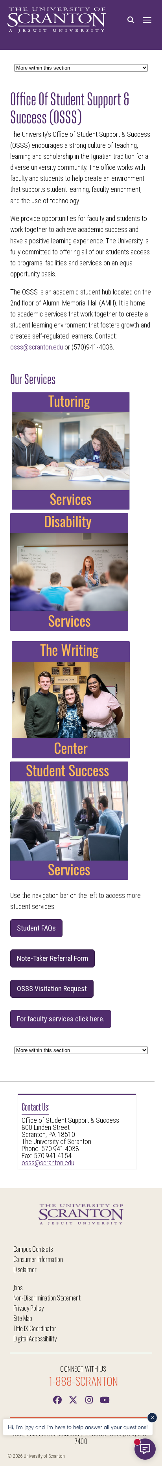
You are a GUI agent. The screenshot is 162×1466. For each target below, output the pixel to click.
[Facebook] (57, 1399)
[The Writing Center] (71, 756)
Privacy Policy (28, 1308)
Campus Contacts (33, 1249)
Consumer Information (38, 1259)
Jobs (18, 1287)
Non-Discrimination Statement (47, 1297)
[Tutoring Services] (71, 507)
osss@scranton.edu (48, 1163)
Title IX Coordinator (34, 1328)
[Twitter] (73, 1399)
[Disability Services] (69, 629)
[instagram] (89, 1399)
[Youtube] (104, 1399)
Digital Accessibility (35, 1338)
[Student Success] (69, 877)
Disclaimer (25, 1269)
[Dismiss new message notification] (152, 1418)
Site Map (23, 1318)
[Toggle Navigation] (147, 20)
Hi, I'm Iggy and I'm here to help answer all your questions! (78, 1427)
